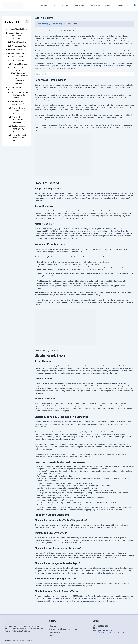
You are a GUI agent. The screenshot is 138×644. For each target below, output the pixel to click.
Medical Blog (96, 5)
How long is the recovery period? (18, 103)
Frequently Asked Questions (14, 88)
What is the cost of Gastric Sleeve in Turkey (19, 137)
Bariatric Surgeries (81, 5)
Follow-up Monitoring (19, 64)
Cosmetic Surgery (43, 5)
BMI (95, 56)
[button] (135, 5)
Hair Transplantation (60, 5)
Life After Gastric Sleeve (16, 54)
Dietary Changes (18, 56)
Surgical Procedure (19, 42)
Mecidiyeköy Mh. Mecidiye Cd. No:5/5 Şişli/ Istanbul (108, 633)
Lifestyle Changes (18, 60)
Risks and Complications (16, 50)
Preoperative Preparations (16, 37)
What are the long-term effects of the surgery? (18, 110)
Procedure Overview (15, 33)
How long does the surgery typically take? (18, 128)
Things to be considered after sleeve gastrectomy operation (21, 78)
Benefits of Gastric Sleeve (17, 29)
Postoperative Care (19, 46)
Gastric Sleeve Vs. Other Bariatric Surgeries (16, 69)
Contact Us (119, 5)
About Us (107, 5)
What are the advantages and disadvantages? (17, 119)
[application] (69, 5)
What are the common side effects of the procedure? (20, 95)
